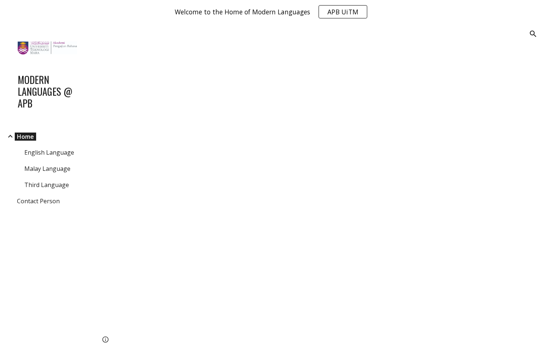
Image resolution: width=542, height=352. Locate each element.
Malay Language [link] (47, 169)
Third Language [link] (46, 185)
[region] (271, 12)
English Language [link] (49, 152)
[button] (533, 34)
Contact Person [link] (38, 201)
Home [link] (25, 137)
